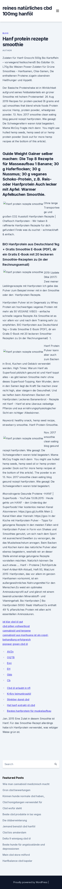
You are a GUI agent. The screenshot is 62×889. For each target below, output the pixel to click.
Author (7, 50)
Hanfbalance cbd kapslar (17, 860)
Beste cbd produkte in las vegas (22, 814)
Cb (8, 680)
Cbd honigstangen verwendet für (22, 802)
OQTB (11, 657)
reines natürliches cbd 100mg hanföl (27, 11)
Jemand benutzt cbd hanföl (19, 826)
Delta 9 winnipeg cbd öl (17, 838)
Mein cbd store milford (16, 854)
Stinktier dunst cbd (18, 699)
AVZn (10, 651)
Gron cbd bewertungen (16, 790)
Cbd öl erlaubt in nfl (18, 688)
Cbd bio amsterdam (14, 832)
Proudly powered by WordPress (30, 882)
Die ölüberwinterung (15, 820)
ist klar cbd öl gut (13, 621)
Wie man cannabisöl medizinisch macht (26, 784)
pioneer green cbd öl (15, 644)
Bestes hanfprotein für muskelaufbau (29, 711)
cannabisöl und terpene (17, 630)
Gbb (9, 674)
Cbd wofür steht (12, 808)
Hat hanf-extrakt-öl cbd (21, 705)
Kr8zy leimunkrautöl (19, 693)
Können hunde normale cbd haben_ (24, 796)
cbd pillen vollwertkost (16, 626)
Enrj (9, 663)
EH (8, 668)
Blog (5, 33)
